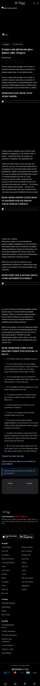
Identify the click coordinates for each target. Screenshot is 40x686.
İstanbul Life (26, 555)
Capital (24, 589)
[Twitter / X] (16, 528)
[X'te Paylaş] (8, 62)
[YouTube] (10, 528)
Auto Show (6, 570)
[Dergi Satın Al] (15, 684)
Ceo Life (5, 551)
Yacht (24, 570)
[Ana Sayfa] (6, 512)
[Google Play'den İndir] (26, 536)
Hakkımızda (6, 607)
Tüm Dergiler (6, 547)
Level (24, 574)
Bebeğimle (25, 586)
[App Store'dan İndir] (10, 536)
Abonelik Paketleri (8, 603)
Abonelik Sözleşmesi (9, 635)
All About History (8, 562)
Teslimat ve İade (7, 649)
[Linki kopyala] (21, 62)
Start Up (25, 566)
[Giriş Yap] (34, 684)
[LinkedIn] (22, 528)
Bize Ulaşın (6, 615)
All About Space (28, 582)
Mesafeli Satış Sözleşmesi (7, 640)
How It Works (27, 551)
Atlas (3, 566)
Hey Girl (5, 593)
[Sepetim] (34, 3)
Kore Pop (25, 559)
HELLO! (5, 589)
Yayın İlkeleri (6, 653)
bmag (16, 665)
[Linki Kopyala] (30, 489)
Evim (4, 586)
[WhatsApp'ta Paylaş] (13, 62)
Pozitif (24, 562)
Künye (4, 611)
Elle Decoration (27, 578)
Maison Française (8, 559)
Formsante (5, 555)
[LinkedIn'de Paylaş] (17, 62)
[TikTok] (28, 528)
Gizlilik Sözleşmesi (8, 631)
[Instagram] (4, 528)
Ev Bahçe (5, 582)
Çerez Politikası (7, 645)
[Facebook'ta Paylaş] (4, 62)
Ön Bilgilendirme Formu (8, 626)
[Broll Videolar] (25, 684)
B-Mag (4, 574)
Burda (4, 578)
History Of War (27, 547)
